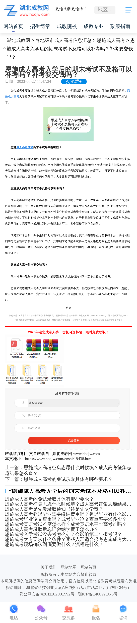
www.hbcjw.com (86, 453)
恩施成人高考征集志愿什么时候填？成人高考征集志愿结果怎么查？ (68, 504)
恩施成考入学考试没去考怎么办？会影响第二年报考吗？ (63, 534)
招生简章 (40, 26)
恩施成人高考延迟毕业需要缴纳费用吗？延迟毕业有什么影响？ (68, 514)
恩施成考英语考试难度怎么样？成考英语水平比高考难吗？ (66, 524)
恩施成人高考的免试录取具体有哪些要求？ (68, 479)
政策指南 (120, 26)
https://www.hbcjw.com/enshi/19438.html (59, 459)
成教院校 (67, 26)
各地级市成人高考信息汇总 (63, 40)
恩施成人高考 (111, 40)
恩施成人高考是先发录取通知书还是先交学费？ (54, 509)
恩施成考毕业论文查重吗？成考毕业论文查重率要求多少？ (66, 519)
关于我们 (49, 567)
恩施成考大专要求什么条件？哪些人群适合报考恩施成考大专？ (68, 539)
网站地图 (68, 567)
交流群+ (74, 81)
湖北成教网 (18, 40)
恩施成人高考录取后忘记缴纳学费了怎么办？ (52, 529)
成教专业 (94, 26)
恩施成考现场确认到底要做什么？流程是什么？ (54, 544)
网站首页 (13, 26)
